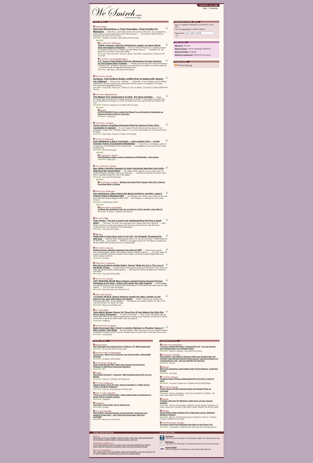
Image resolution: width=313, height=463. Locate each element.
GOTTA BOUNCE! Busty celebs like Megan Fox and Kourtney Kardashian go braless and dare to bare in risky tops (130, 113)
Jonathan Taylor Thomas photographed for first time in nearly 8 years (187, 380)
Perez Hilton (137, 54)
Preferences (213, 8)
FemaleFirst (111, 116)
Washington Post (111, 94)
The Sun (96, 89)
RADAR (131, 69)
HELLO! (114, 155)
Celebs (194, 407)
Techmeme (169, 436)
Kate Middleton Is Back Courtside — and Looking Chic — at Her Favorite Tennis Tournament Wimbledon (126, 142)
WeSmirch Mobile (181, 52)
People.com (157, 54)
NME (106, 218)
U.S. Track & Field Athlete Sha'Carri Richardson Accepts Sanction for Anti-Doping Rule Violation (130, 62)
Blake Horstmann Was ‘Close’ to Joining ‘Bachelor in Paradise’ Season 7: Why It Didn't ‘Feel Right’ (128, 329)
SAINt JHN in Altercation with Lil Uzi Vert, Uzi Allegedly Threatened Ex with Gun (127, 237)
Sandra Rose (147, 54)
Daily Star (113, 289)
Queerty (116, 229)
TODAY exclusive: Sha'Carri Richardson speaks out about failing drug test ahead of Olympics (129, 46)
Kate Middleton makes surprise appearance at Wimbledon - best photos (128, 157)
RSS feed (188, 65)
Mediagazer (169, 442)
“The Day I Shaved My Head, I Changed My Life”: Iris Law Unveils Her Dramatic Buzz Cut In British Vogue (188, 348)
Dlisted (203, 405)
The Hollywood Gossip (184, 417)
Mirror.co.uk (116, 87)
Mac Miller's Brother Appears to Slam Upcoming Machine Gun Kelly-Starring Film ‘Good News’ (128, 169)
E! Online (154, 87)
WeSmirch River (181, 49)
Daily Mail (105, 289)
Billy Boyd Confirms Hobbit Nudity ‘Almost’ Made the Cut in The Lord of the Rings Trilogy (128, 266)
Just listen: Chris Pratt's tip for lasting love (111, 405)
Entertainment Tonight (110, 202)
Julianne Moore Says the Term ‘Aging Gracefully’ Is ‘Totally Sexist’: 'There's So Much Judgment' (121, 386)
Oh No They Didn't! (109, 349)
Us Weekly (138, 87)
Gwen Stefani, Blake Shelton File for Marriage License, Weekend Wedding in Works (187, 414)
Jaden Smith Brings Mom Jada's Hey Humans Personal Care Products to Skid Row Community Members (119, 366)
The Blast (105, 38)
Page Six (109, 76)
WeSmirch (179, 46)
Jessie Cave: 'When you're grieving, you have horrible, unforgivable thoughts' (122, 355)
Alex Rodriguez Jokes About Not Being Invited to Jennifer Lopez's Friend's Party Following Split (127, 194)
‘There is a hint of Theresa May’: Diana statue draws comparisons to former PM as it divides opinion (122, 396)
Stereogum (117, 177)
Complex (113, 166)
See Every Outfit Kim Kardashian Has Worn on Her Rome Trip (186, 425)
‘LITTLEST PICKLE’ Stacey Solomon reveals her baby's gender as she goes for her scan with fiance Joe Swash (127, 298)
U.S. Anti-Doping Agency (118, 59)
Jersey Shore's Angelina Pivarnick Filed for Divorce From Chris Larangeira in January (126, 126)
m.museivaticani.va (209, 427)
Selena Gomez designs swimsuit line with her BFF (117, 250)
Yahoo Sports (123, 38)
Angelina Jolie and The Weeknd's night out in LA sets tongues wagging (186, 402)
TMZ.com (123, 54)
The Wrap (113, 38)
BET (104, 369)
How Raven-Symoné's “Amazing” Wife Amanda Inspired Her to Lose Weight (122, 376)
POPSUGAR (120, 69)
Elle (132, 87)
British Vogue (177, 345)
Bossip (129, 54)
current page (185, 29)
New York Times (101, 26)
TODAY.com (116, 43)
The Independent (114, 352)
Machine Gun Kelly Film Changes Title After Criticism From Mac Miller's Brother (131, 183)
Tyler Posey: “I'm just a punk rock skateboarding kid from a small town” (127, 221)
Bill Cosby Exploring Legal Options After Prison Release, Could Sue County (189, 370)
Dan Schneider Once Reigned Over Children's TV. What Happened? (122, 347)
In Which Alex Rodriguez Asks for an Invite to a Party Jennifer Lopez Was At (130, 209)
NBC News (111, 69)
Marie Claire (111, 159)
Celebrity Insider (185, 427)
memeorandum (171, 447)
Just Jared (135, 38)
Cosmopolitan (117, 207)
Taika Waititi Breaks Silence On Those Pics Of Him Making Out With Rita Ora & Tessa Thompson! (128, 313)
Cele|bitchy (106, 320)
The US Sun (189, 393)
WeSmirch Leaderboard (184, 55)
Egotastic (180, 351)
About (205, 8)
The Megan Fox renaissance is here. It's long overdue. (123, 97)
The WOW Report (204, 383)
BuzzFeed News (115, 389)
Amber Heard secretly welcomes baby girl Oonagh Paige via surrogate (185, 390)
